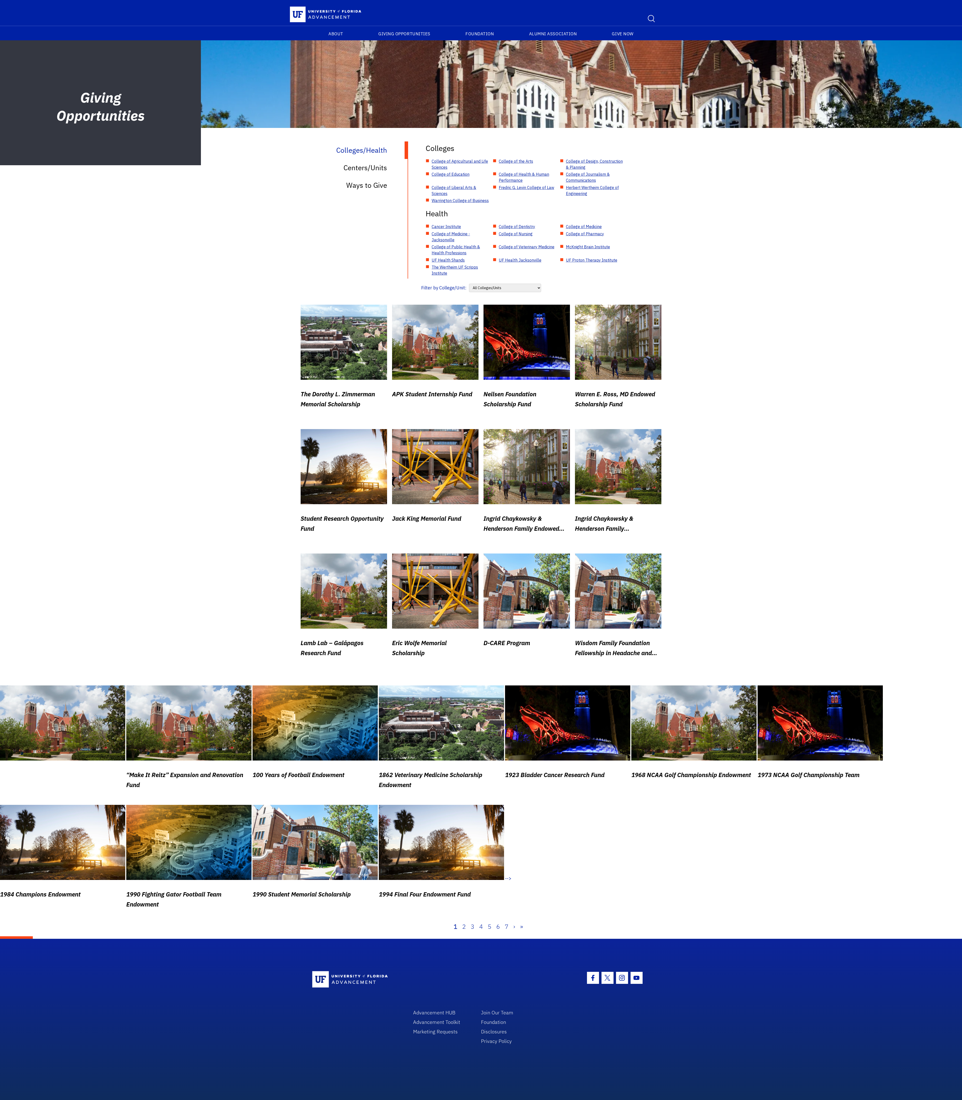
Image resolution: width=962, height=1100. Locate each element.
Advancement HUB (434, 1012)
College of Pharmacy (585, 233)
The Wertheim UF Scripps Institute (455, 270)
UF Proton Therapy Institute (591, 260)
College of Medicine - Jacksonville (451, 236)
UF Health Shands (448, 260)
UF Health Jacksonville (520, 260)
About (335, 34)
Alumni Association (553, 34)
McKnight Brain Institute (588, 246)
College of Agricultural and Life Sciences (460, 164)
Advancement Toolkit (436, 1022)
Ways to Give (366, 185)
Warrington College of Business (460, 200)
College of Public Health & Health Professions (456, 249)
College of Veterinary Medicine (526, 246)
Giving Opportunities (404, 34)
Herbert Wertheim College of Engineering (592, 190)
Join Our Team (497, 1012)
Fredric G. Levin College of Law (526, 187)
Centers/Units (365, 167)
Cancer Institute (446, 226)
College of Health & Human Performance (524, 177)
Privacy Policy (496, 1041)
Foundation (479, 34)
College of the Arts (516, 161)
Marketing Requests (435, 1031)
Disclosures (494, 1031)
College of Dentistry (517, 226)
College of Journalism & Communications (588, 177)
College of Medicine (584, 226)
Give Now (622, 34)
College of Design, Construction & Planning (594, 164)
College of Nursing (516, 233)
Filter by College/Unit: (443, 288)
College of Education (450, 174)
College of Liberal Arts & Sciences (454, 190)
